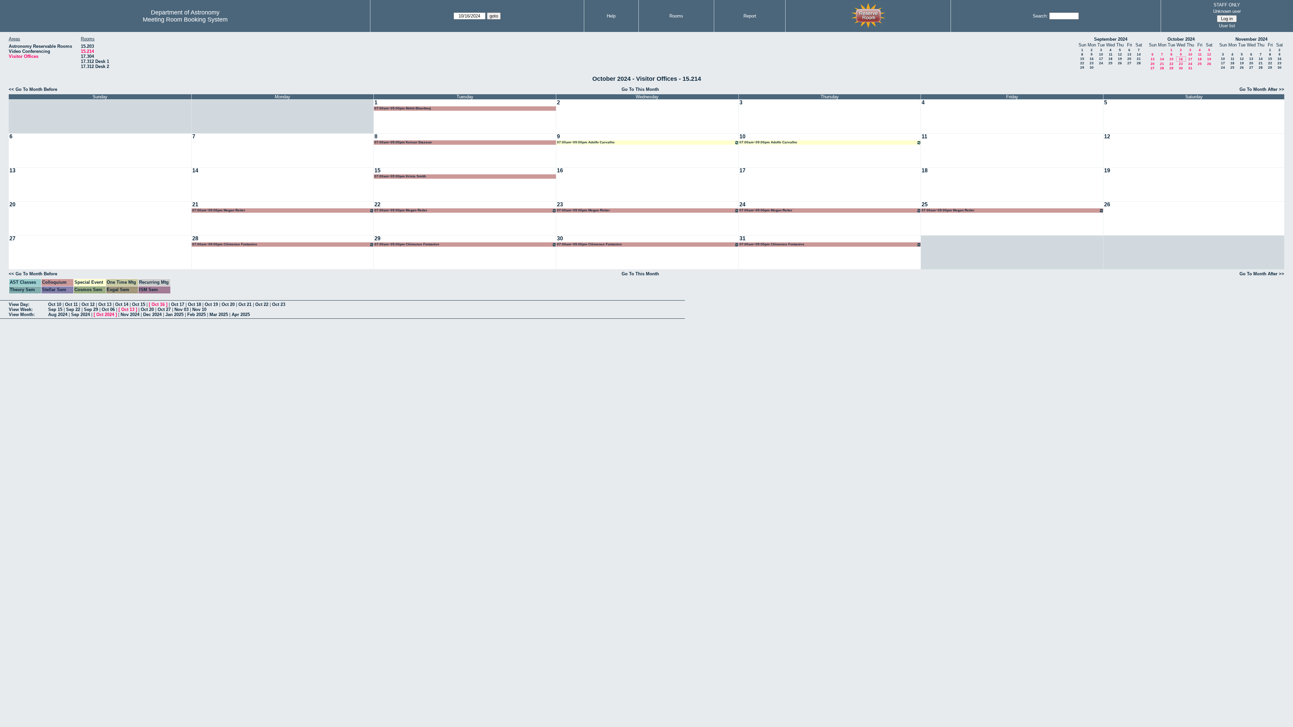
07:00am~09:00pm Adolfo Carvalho (586, 142)
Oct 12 (88, 304)
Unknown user (1227, 11)
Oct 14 (121, 304)
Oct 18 (194, 304)
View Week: (21, 309)
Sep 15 (55, 309)
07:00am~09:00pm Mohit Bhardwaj (402, 108)
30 (1092, 67)
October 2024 (1181, 39)
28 (1139, 63)
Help (611, 16)
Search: (1040, 16)
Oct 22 (261, 304)
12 (1120, 54)
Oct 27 (164, 309)
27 (1129, 63)
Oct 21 (245, 304)
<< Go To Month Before (33, 89)
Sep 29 (91, 309)
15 (1082, 59)
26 (1120, 63)
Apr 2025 (241, 314)
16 (1092, 59)
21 (1139, 59)
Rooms (676, 16)
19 (1120, 59)
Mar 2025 (218, 314)
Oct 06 (108, 309)
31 (1190, 68)
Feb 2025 (196, 314)
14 (1139, 54)
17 (1101, 59)
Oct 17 (177, 304)
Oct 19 (211, 304)
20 (1129, 59)
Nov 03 (181, 309)
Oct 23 (278, 304)
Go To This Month (640, 89)
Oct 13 (104, 304)
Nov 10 (199, 309)
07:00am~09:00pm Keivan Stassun (403, 142)
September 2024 (1110, 39)
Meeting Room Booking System (185, 19)
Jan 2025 (174, 314)
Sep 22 (73, 309)
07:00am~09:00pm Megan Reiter (218, 210)
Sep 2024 (80, 314)
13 (1129, 54)
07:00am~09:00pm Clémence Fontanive (224, 244)
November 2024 (1251, 39)
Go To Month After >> (1261, 89)
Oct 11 (71, 304)
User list (1227, 25)
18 (1110, 59)
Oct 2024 (105, 314)
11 (1111, 54)
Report (749, 16)
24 (1101, 63)
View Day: (19, 304)
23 (1092, 63)
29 (1082, 67)
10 (1101, 54)
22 (1082, 63)
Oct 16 (158, 304)
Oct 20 (228, 304)
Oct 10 (54, 304)
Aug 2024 (57, 314)
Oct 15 (138, 304)
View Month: (22, 314)
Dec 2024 (152, 314)
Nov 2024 (130, 314)
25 (1110, 63)
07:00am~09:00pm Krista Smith (400, 176)
